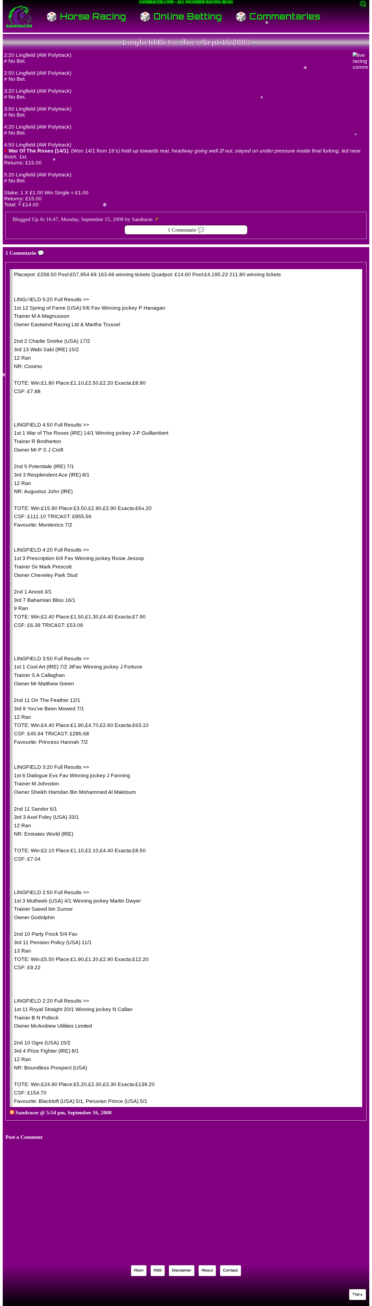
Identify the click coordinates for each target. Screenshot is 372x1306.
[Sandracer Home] (19, 16)
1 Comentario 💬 (186, 230)
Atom (139, 1270)
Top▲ (357, 1294)
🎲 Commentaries (278, 16)
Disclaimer (181, 1270)
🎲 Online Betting (181, 16)
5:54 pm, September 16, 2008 (79, 1112)
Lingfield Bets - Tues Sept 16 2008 (186, 42)
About (207, 1270)
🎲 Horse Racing (86, 16)
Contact (230, 1270)
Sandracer (27, 1112)
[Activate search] (363, 4)
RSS (158, 1270)
